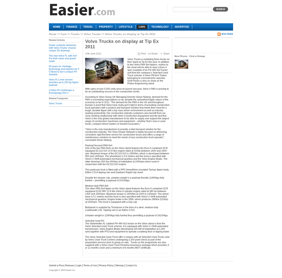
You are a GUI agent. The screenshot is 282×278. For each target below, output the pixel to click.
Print (143, 53)
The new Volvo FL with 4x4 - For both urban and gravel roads (63, 58)
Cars (64, 34)
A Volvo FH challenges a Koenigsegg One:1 (61, 91)
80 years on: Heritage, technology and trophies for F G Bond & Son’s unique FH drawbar (64, 70)
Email (154, 53)
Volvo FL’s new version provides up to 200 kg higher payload (64, 82)
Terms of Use (90, 265)
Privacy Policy (106, 265)
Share (166, 53)
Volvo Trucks (92, 34)
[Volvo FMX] (181, 68)
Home (52, 34)
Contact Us (131, 265)
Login (79, 265)
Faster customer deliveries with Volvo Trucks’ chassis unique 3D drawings (62, 48)
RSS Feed (227, 34)
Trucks (75, 34)
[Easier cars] (82, 10)
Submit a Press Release (61, 265)
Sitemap (119, 265)
